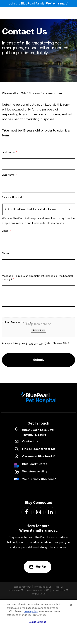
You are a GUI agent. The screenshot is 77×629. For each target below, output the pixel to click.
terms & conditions (36, 590)
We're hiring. (55, 3)
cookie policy (31, 611)
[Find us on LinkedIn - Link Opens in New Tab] (50, 512)
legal (57, 586)
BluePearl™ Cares (34, 464)
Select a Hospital (13, 197)
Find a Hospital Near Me (39, 449)
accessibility (58, 590)
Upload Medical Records (16, 322)
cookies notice (21, 586)
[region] (38, 614)
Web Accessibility (34, 471)
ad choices (14, 590)
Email (6, 231)
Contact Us (30, 441)
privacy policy (41, 586)
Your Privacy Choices (37, 479)
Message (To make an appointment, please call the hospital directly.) (37, 278)
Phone (5, 253)
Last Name (9, 175)
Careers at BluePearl (37, 456)
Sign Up (40, 566)
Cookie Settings (37, 622)
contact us (37, 594)
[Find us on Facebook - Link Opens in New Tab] (26, 512)
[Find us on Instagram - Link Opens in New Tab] (38, 512)
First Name (9, 152)
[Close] (71, 605)
